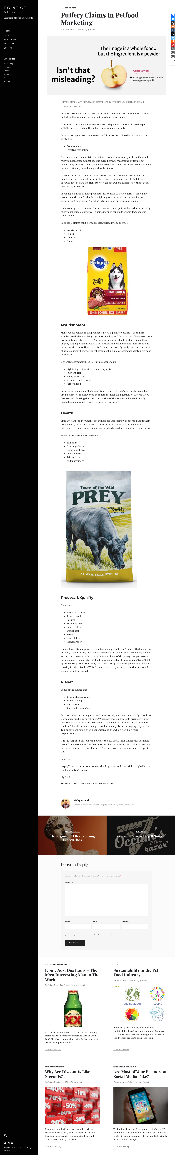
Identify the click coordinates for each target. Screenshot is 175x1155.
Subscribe (10, 39)
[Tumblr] (173, 30)
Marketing (8, 74)
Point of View (15, 10)
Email (96, 921)
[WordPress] (173, 52)
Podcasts (7, 81)
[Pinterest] (173, 45)
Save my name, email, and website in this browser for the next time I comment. (100, 935)
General (7, 71)
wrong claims (107, 784)
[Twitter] (5, 1143)
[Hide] (174, 61)
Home (7, 31)
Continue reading (54, 1049)
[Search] (5, 1135)
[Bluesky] (173, 19)
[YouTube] (12, 1143)
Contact (9, 48)
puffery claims (90, 784)
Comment (69, 882)
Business (7, 67)
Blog (7, 35)
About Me (9, 44)
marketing (67, 784)
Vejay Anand (89, 29)
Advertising (8, 64)
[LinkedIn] (8, 1143)
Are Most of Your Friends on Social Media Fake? (139, 1074)
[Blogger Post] (173, 48)
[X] (173, 22)
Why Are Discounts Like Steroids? (67, 1074)
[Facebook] (173, 15)
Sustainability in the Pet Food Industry (135, 972)
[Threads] (173, 33)
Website (125, 921)
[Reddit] (173, 41)
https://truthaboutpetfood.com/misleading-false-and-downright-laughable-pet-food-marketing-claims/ (106, 767)
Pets (6, 78)
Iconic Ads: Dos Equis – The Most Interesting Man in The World (72, 974)
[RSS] (173, 26)
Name (68, 921)
